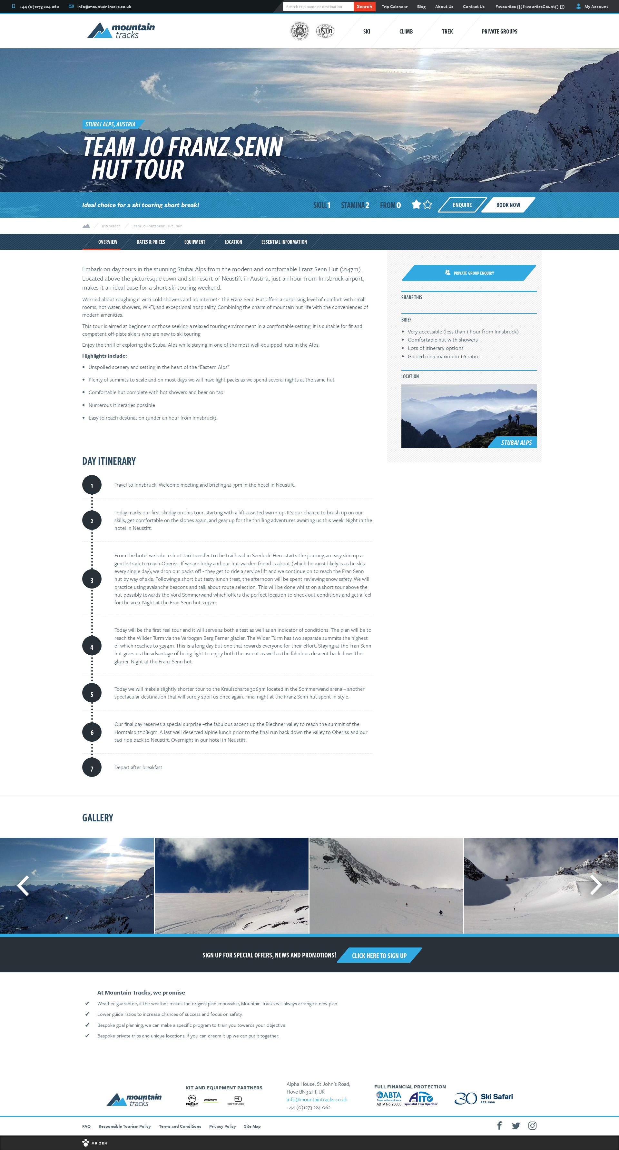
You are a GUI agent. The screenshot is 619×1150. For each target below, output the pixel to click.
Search (364, 6)
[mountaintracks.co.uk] (121, 31)
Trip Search (111, 226)
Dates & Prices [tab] (151, 242)
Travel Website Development (309, 1143)
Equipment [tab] (194, 242)
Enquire (462, 204)
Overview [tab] (107, 242)
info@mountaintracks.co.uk (317, 1099)
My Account (596, 6)
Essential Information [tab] (284, 242)
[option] (231, 886)
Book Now (508, 204)
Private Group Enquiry (474, 273)
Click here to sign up (379, 955)
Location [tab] (233, 242)
